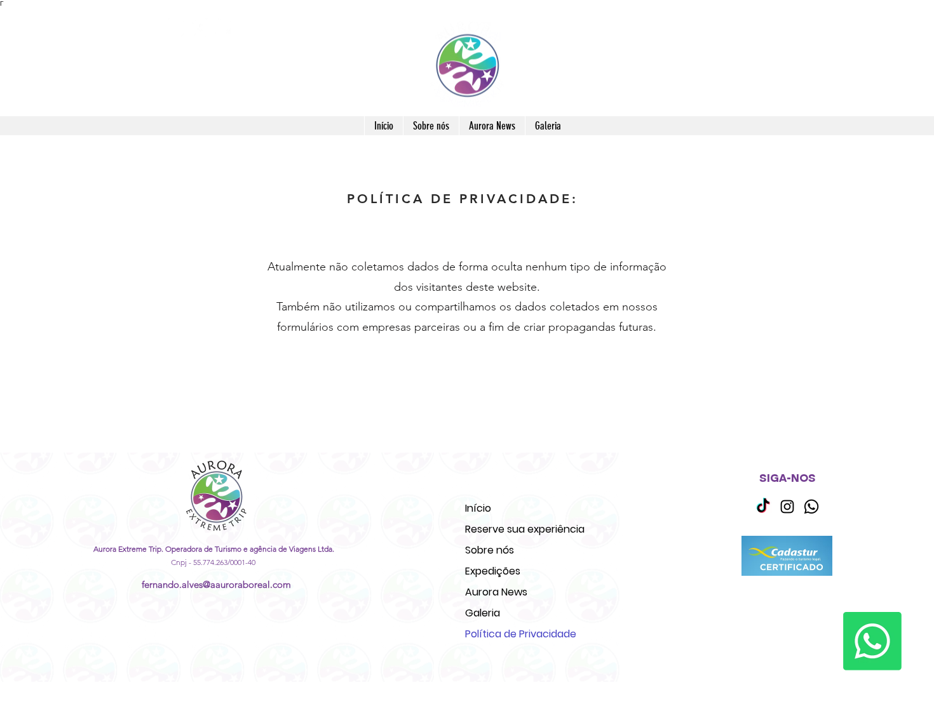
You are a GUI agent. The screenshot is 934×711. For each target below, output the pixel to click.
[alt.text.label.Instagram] (787, 506)
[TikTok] (763, 506)
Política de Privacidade (520, 634)
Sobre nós (489, 550)
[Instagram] (175, 27)
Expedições (492, 571)
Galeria (482, 613)
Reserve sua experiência (525, 529)
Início (478, 508)
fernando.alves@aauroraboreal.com (216, 584)
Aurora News (496, 592)
